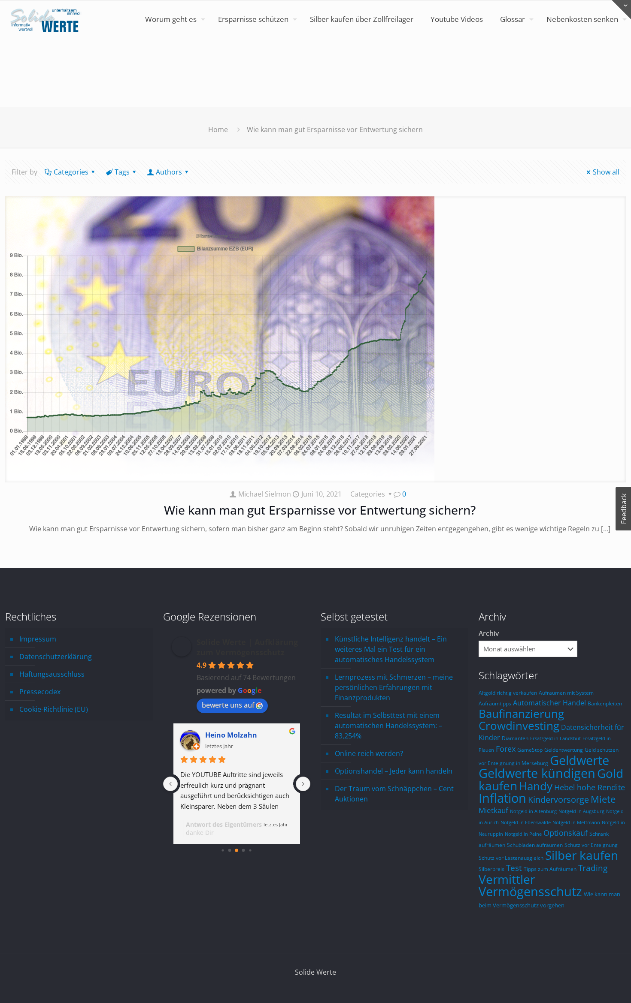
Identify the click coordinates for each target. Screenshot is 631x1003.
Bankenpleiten (605, 703)
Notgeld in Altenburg (533, 811)
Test (514, 867)
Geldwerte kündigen (537, 773)
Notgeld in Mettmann (576, 822)
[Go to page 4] (250, 850)
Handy (535, 786)
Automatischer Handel (549, 703)
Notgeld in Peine (523, 834)
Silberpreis (491, 868)
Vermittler (507, 879)
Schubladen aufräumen (535, 844)
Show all (606, 172)
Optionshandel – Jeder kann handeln (393, 771)
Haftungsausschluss (52, 674)
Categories (71, 172)
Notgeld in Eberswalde (526, 822)
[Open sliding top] (621, 9)
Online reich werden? (369, 753)
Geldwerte (579, 760)
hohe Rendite (601, 787)
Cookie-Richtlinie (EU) (53, 709)
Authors (169, 172)
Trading (592, 867)
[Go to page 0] (223, 850)
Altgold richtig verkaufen (508, 692)
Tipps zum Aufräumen (550, 868)
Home (218, 129)
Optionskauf (565, 833)
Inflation (502, 798)
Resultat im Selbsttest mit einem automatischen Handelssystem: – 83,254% (388, 726)
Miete (603, 799)
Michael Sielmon (264, 494)
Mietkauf (493, 810)
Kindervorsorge (558, 799)
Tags (122, 172)
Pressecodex (40, 691)
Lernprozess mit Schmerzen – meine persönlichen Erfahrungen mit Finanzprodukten (394, 687)
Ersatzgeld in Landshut (555, 738)
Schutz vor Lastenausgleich (511, 857)
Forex (506, 749)
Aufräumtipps (495, 703)
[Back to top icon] (590, 985)
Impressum (37, 639)
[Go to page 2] (236, 850)
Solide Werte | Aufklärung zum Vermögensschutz (247, 647)
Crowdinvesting (519, 725)
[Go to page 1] (229, 850)
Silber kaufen (581, 855)
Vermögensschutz (530, 891)
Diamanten (515, 738)
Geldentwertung (563, 749)
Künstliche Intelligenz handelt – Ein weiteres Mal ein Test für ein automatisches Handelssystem (391, 649)
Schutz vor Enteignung (591, 844)
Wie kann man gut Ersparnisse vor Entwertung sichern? (320, 510)
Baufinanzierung (521, 713)
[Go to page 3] (243, 850)
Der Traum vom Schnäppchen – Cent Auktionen (394, 794)
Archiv (489, 633)
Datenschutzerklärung (55, 656)
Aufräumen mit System (566, 692)
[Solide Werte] (47, 19)
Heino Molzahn (231, 735)
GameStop (530, 749)
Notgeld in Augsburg (581, 811)
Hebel (564, 787)
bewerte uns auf (228, 705)
